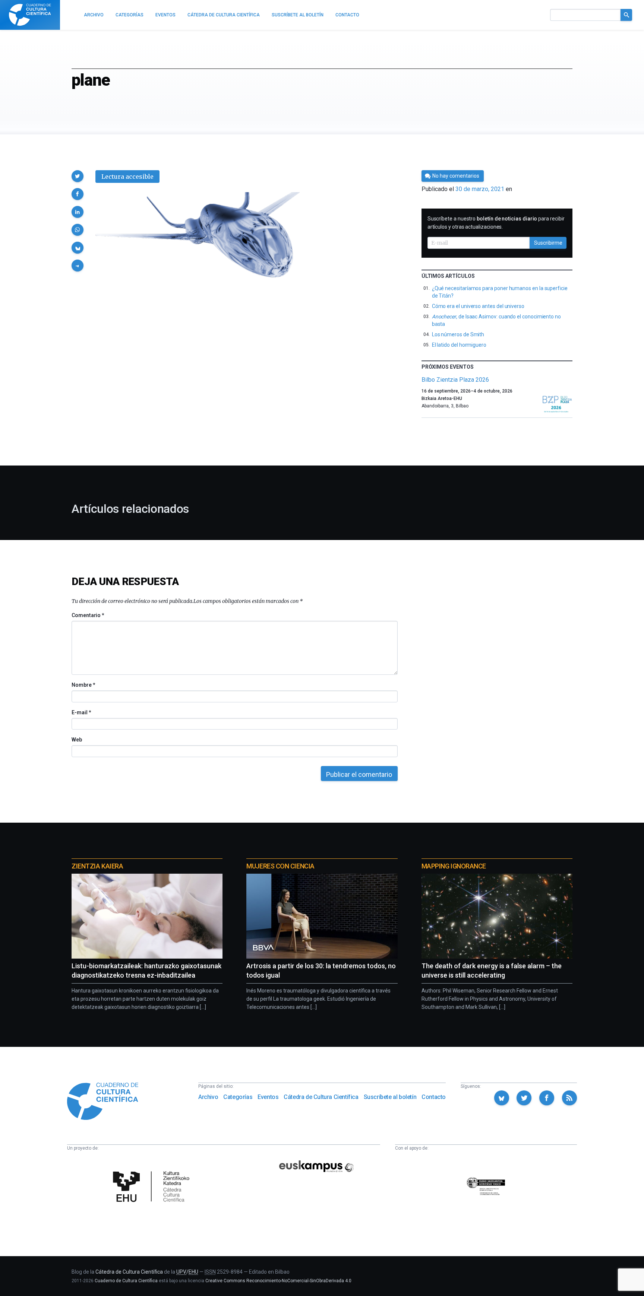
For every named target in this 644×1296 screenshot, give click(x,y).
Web (77, 740)
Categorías (237, 1096)
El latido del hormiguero (459, 345)
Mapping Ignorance (454, 866)
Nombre (83, 685)
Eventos (268, 1096)
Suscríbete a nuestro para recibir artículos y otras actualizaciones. (496, 223)
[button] (77, 176)
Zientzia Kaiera (97, 866)
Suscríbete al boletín (390, 1096)
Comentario (88, 615)
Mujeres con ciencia (280, 866)
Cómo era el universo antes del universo (478, 306)
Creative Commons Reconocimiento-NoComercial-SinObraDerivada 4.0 (278, 1280)
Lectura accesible (127, 176)
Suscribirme (548, 243)
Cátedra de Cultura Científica (321, 1096)
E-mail (81, 712)
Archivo (208, 1096)
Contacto (434, 1096)
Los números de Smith (458, 334)
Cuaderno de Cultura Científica (126, 1280)
